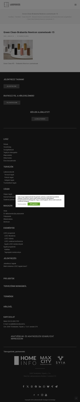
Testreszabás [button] (22, 204)
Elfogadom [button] (34, 204)
